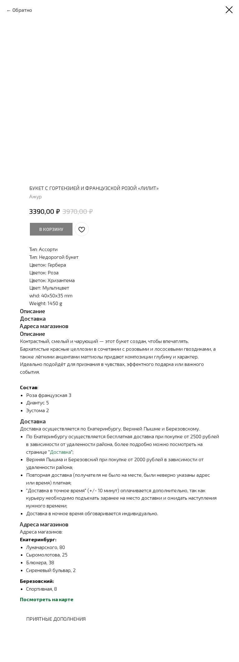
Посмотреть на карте (46, 599)
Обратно (22, 10)
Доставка (60, 452)
